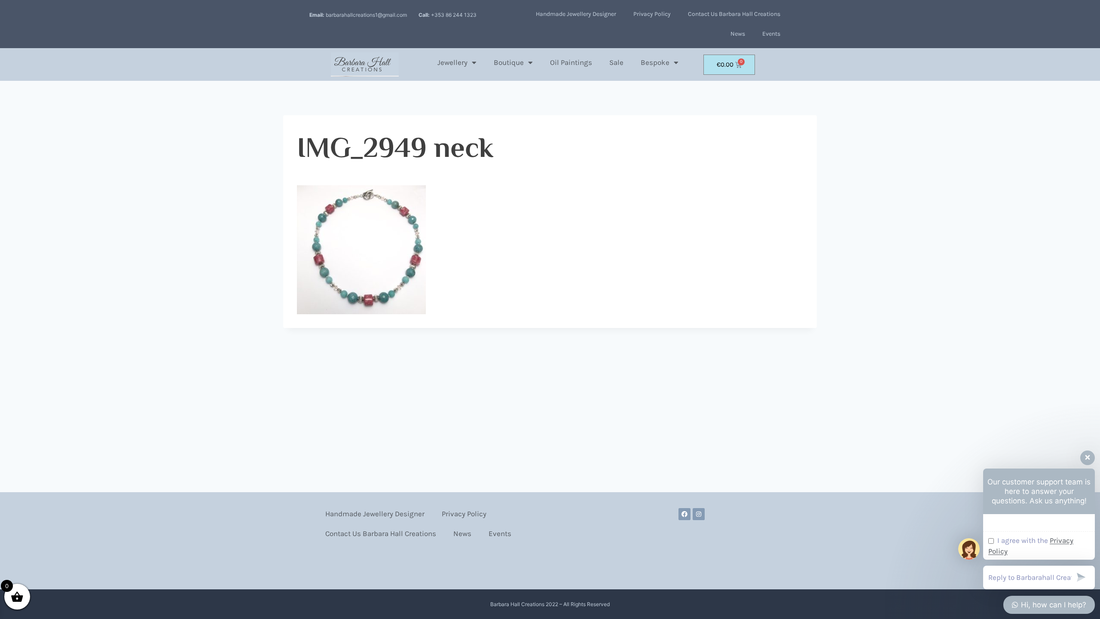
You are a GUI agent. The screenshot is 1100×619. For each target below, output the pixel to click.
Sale (616, 62)
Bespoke (655, 62)
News (737, 33)
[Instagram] (699, 514)
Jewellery (452, 62)
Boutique (509, 62)
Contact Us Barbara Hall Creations (734, 14)
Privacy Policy (652, 14)
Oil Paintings (571, 62)
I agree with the (1030, 546)
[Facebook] (684, 514)
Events (771, 33)
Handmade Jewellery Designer (576, 14)
